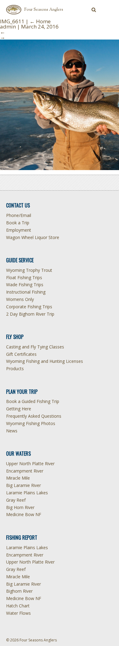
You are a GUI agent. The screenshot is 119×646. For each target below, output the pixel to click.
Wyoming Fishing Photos (30, 423)
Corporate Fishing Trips (29, 307)
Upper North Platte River (30, 463)
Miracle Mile (18, 478)
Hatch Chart (18, 606)
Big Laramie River (23, 485)
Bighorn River (19, 591)
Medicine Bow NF (23, 514)
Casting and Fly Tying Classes (35, 347)
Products (15, 368)
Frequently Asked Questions (33, 416)
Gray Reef (16, 500)
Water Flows (18, 613)
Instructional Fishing (25, 292)
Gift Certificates (21, 354)
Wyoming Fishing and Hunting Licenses (44, 361)
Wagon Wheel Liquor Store (32, 237)
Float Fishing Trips (24, 277)
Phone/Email (18, 215)
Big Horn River (20, 507)
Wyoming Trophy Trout (29, 270)
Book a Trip (17, 223)
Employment (18, 230)
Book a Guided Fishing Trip (32, 401)
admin (8, 26)
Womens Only (20, 299)
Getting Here (18, 409)
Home (40, 21)
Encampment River (24, 471)
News (11, 431)
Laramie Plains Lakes (27, 493)
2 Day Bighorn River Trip (30, 314)
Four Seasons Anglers (43, 10)
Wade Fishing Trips (24, 284)
